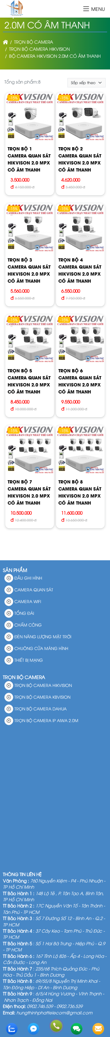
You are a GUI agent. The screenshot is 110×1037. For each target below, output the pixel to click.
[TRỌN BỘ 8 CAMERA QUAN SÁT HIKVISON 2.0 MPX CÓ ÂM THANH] (80, 450)
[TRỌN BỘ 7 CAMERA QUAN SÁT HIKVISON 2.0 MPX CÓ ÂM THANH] (29, 450)
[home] (5, 42)
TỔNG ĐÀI (23, 613)
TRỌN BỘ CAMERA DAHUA (40, 708)
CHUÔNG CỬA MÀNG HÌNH (40, 648)
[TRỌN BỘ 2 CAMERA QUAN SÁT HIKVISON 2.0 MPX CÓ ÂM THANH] (80, 118)
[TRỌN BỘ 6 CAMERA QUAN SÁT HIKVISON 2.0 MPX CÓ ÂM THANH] (80, 339)
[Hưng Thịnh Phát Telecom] (15, 14)
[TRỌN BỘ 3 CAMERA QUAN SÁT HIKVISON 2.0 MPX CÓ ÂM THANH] (29, 228)
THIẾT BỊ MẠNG (28, 660)
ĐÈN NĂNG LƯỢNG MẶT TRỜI (42, 636)
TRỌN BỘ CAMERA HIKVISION (42, 685)
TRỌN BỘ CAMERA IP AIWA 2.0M (45, 720)
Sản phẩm (15, 570)
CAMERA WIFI (27, 601)
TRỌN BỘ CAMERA (24, 677)
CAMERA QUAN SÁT (33, 589)
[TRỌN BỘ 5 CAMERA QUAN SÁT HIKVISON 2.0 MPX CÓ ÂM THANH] (29, 339)
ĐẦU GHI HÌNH (27, 578)
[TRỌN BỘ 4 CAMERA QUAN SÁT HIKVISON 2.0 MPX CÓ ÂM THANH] (80, 228)
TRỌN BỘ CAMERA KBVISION (41, 697)
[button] (86, 9)
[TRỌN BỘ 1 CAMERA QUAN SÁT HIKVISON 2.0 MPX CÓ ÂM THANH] (29, 118)
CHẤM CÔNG (27, 624)
